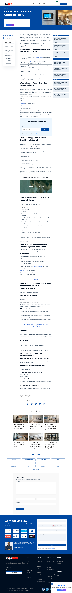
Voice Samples (49, 576)
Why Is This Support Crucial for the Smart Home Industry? (9, 57)
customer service (29, 110)
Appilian (58, 565)
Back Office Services (40, 583)
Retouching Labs (60, 561)
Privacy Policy (35, 133)
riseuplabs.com (27, 590)
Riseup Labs (18, 549)
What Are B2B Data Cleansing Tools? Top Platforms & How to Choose (60, 39)
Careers (50, 3)
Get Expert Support (10, 25)
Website (18, 502)
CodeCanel (59, 563)
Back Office (56, 42)
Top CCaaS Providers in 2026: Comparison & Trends (60, 75)
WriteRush (59, 575)
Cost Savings (49, 567)
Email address (25, 126)
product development (37, 266)
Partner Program (29, 570)
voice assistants (30, 291)
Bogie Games (59, 568)
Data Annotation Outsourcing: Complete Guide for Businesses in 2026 (60, 46)
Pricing (40, 3)
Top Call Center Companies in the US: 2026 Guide (61, 95)
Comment (19, 481)
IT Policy (48, 582)
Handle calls (30, 61)
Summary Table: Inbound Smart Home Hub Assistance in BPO (9, 47)
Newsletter (9, 38)
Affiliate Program (29, 572)
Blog (7, 8)
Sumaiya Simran (10, 16)
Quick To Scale (49, 571)
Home (5, 8)
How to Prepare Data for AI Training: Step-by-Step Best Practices (59, 54)
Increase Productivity (50, 569)
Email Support (39, 579)
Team (27, 563)
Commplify (59, 577)
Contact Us (29, 577)
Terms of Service (17, 588)
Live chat (23, 103)
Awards (28, 565)
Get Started (63, 3)
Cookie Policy (31, 588)
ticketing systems (30, 105)
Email (38, 497)
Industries (45, 3)
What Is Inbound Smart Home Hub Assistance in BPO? (9, 52)
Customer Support (28, 395)
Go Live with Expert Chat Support (36, 186)
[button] (35, 3)
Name (17, 497)
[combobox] (54, 526)
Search (53, 1)
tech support (43, 343)
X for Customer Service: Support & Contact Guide (60, 69)
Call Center (39, 568)
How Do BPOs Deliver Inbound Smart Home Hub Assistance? (9, 62)
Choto (58, 582)
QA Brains (58, 579)
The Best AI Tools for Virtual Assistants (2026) (59, 63)
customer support (38, 57)
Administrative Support (41, 581)
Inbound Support (26, 396)
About (28, 561)
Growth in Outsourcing (51, 574)
